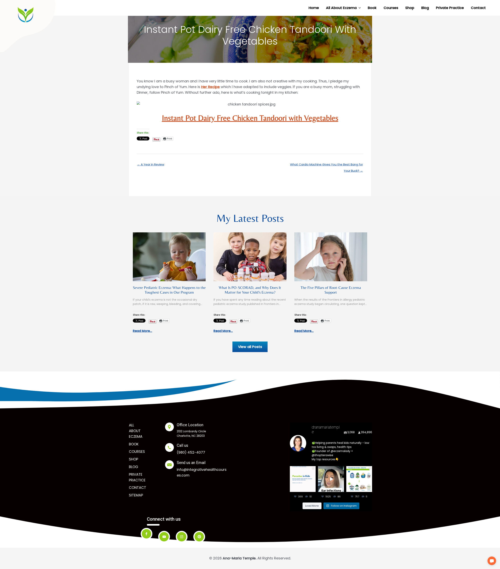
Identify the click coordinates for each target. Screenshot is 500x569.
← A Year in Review (150, 164)
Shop (133, 459)
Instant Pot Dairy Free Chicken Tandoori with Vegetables (250, 117)
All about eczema (135, 431)
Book (133, 444)
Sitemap (136, 495)
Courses (137, 451)
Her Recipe (210, 86)
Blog (133, 466)
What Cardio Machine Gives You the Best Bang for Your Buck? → (326, 165)
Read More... (142, 331)
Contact (137, 487)
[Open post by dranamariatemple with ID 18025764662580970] (331, 479)
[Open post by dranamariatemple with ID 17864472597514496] (303, 479)
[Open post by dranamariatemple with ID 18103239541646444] (359, 479)
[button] (359, 8)
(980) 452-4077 (191, 452)
